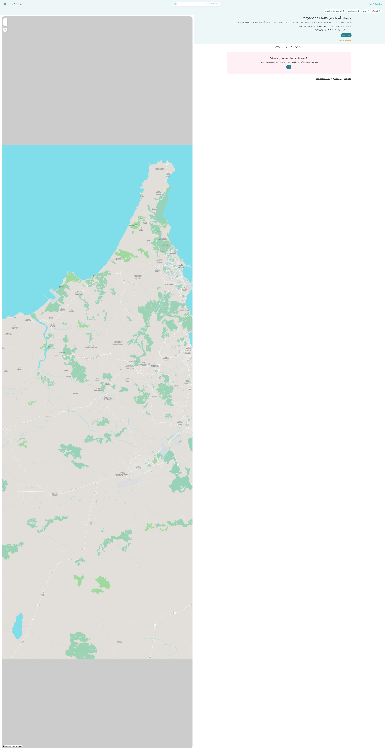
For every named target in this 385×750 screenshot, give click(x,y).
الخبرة (365, 11)
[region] (97, 382)
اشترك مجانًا (346, 35)
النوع (376, 11)
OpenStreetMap (17, 746)
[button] (174, 263)
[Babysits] (375, 4)
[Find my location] (5, 30)
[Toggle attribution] (4, 746)
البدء (288, 67)
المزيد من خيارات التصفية (333, 11)
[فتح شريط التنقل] (5, 4)
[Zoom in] (5, 20)
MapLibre (8, 746)
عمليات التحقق (353, 11)
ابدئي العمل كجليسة (16, 4)
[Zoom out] (5, 24)
